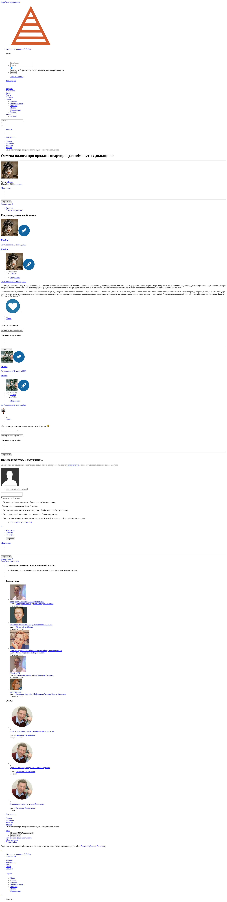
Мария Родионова (23, 653)
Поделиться (6, 188)
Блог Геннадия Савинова (43, 604)
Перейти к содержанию (10, 2)
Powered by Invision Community (93, 846)
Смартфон (10, 535)
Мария (18, 627)
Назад (12, 878)
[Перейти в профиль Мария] (18, 623)
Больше (13, 112)
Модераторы (15, 110)
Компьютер (10, 530)
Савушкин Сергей (23, 694)
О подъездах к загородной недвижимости (27, 602)
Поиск (13, 108)
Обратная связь (12, 840)
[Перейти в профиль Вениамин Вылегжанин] (22, 727)
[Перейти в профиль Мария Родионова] (19, 649)
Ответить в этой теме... (10, 498)
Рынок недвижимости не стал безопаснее (27, 804)
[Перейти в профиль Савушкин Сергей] (16, 690)
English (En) (15, 835)
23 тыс (13, 395)
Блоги (8, 93)
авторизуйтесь (73, 465)
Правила (13, 106)
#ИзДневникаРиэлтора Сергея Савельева (49, 694)
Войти (13, 72)
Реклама (13, 101)
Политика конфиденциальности (19, 838)
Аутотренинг (15, 692)
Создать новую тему (14, 210)
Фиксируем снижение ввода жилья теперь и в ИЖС (31, 625)
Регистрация (11, 81)
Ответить (9, 208)
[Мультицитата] (7, 317)
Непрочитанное (16, 104)
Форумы (9, 89)
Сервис (9, 99)
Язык (8, 831)
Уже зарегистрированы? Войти (19, 49)
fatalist (4, 375)
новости (18, 184)
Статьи (8, 95)
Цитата (8, 319)
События (9, 97)
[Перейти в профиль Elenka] (9, 178)
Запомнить (14, 70)
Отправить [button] (10, 539)
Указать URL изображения (21, 522)
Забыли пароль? (16, 77)
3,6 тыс (13, 274)
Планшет (9, 532)
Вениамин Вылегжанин (25, 735)
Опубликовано (13, 245)
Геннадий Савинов (23, 604)
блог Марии (28, 627)
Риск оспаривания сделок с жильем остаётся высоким (32, 731)
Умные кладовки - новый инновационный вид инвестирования (36, 651)
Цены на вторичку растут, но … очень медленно (30, 768)
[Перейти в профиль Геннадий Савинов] (18, 599)
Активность (10, 91)
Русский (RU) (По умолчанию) (22, 833)
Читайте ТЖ (15, 673)
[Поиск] (2, 125)
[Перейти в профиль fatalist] (7, 362)
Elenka (10, 182)
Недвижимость (38, 653)
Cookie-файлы (11, 842)
